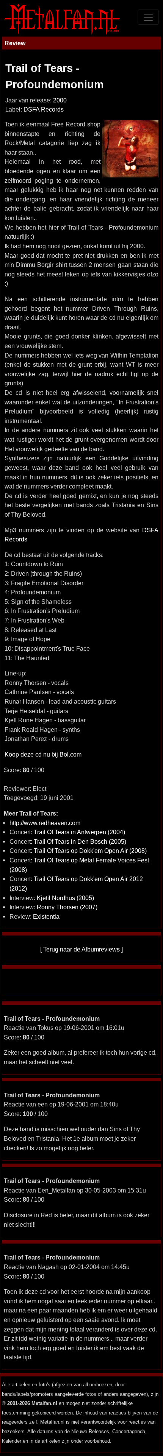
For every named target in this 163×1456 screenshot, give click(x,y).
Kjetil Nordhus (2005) (65, 897)
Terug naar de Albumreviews (81, 949)
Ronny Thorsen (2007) (67, 907)
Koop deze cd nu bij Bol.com (43, 754)
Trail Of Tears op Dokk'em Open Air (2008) (90, 850)
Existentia (46, 916)
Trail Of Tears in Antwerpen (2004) (79, 832)
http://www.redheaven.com (44, 822)
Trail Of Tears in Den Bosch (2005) (80, 841)
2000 (60, 100)
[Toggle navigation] (148, 17)
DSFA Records (44, 109)
